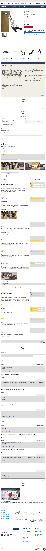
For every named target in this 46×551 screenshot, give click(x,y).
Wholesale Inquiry (26, 535)
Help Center (25, 538)
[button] (28, 3)
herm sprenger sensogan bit (5, 516)
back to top (42, 95)
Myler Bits (25, 11)
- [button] (24, 24)
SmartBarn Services (26, 531)
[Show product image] (11, 21)
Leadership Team (38, 531)
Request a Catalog (38, 532)
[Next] (44, 54)
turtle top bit (3, 520)
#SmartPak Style (37, 535)
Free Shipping (25, 541)
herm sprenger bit (3, 512)
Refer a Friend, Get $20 (38, 534)
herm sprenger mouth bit (5, 518)
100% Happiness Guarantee (28, 543)
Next (44, 513)
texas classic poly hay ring (5, 514)
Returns (24, 540)
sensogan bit (3, 510)
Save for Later (33, 14)
